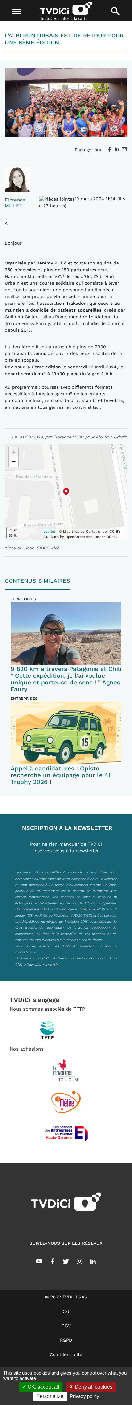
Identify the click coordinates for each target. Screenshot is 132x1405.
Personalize (49, 1396)
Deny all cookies (92, 1387)
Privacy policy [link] (84, 1396)
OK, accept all (42, 1387)
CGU (66, 1311)
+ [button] (14, 452)
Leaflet (49, 531)
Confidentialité (66, 1354)
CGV (66, 1325)
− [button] (14, 462)
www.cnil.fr (50, 964)
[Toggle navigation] (16, 11)
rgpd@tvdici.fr (26, 952)
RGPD (66, 1340)
